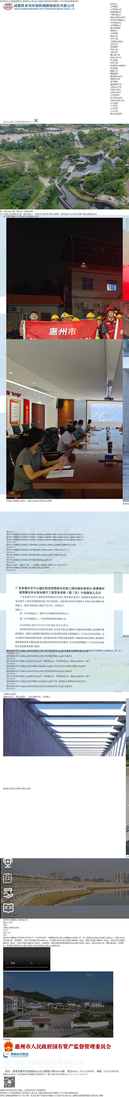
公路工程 (114, 52)
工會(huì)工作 (115, 87)
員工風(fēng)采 (116, 98)
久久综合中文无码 (60, 1095)
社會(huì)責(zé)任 (117, 100)
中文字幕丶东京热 (28, 1095)
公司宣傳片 (115, 95)
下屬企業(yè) (115, 15)
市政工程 (114, 49)
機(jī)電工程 (115, 55)
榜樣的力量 (115, 79)
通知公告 (114, 36)
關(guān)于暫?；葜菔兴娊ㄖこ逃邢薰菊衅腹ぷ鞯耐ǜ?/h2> (36, 565)
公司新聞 (114, 33)
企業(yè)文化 (115, 90)
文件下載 (114, 39)
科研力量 (114, 63)
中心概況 (114, 60)
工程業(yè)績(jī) (116, 41)
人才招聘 (114, 108)
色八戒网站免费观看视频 (79, 1095)
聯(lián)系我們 (116, 114)
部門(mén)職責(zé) (117, 20)
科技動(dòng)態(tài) (118, 65)
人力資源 (114, 103)
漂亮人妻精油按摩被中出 (10, 1095)
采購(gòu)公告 (33, 216)
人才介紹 (114, 111)
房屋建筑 (114, 47)
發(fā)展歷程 (115, 28)
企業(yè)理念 (115, 92)
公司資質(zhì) (115, 23)
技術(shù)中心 (116, 57)
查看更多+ (118, 573)
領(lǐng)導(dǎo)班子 (118, 17)
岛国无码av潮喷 (96, 1095)
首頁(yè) (113, 4)
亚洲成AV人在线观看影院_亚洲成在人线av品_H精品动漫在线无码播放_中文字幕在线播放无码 (39, 1)
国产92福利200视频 (45, 1095)
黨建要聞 (114, 73)
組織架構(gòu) (116, 12)
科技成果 (114, 68)
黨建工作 (114, 71)
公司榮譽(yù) (115, 25)
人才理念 (114, 106)
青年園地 (114, 82)
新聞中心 (114, 31)
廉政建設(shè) (116, 84)
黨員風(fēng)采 (116, 76)
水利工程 (114, 44)
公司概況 (114, 7)
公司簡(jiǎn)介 (116, 9)
